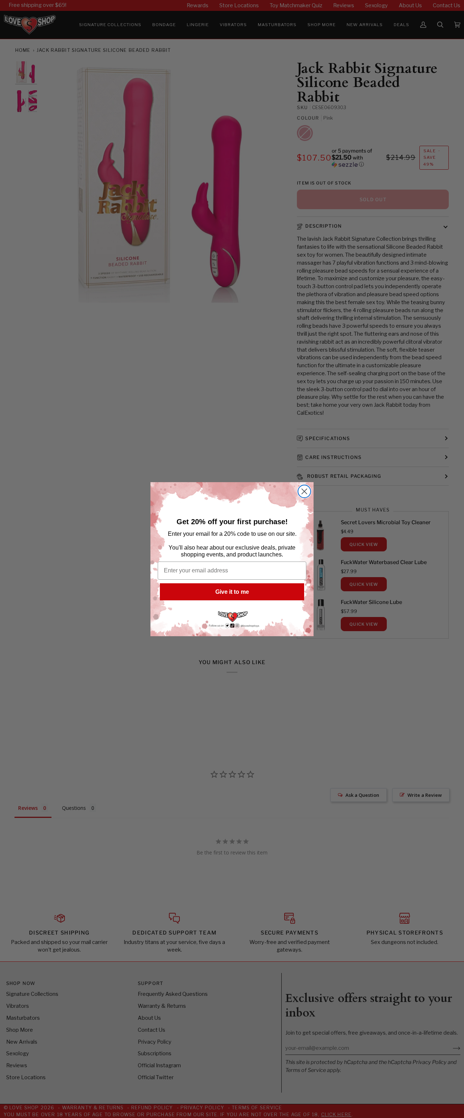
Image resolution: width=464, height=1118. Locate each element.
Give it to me (232, 592)
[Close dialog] (304, 491)
